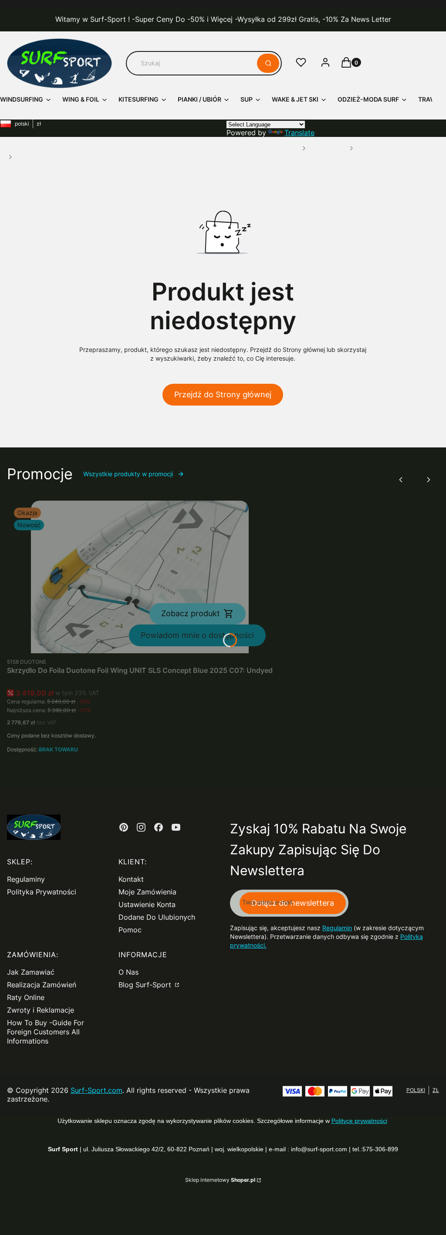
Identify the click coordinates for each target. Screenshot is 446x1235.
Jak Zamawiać (30, 972)
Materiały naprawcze (383, 148)
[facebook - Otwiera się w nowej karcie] (158, 827)
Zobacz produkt (190, 613)
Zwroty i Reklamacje (40, 1010)
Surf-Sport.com (96, 1090)
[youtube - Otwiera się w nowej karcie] (176, 827)
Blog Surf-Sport (145, 984)
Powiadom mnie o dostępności (197, 635)
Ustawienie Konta (147, 904)
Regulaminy (26, 879)
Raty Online (25, 997)
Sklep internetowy (220, 1180)
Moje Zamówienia (147, 891)
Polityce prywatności (359, 1120)
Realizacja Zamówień (41, 984)
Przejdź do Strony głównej (222, 394)
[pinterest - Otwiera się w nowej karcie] (123, 827)
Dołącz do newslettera (292, 902)
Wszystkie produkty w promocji (128, 474)
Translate (299, 132)
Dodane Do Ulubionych (156, 917)
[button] (268, 63)
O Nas (128, 972)
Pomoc (130, 929)
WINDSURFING (327, 148)
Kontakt (131, 879)
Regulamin (337, 927)
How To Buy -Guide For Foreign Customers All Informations (45, 1031)
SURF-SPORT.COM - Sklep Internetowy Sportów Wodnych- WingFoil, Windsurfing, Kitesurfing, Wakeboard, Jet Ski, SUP (153, 148)
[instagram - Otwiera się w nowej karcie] (141, 827)
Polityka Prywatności (41, 891)
